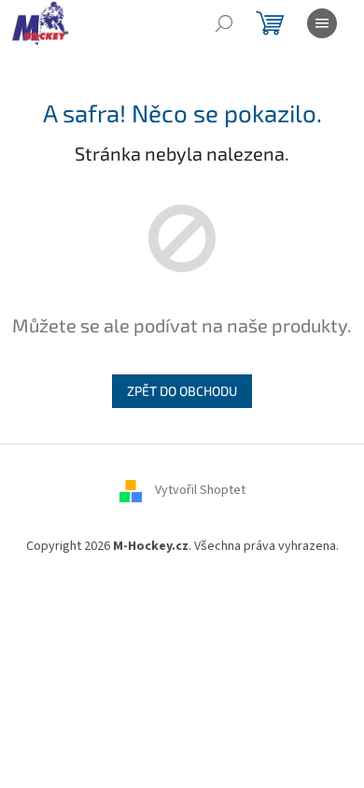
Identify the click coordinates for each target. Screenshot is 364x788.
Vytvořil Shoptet (200, 490)
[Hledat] (224, 23)
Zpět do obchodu (182, 391)
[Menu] (322, 23)
